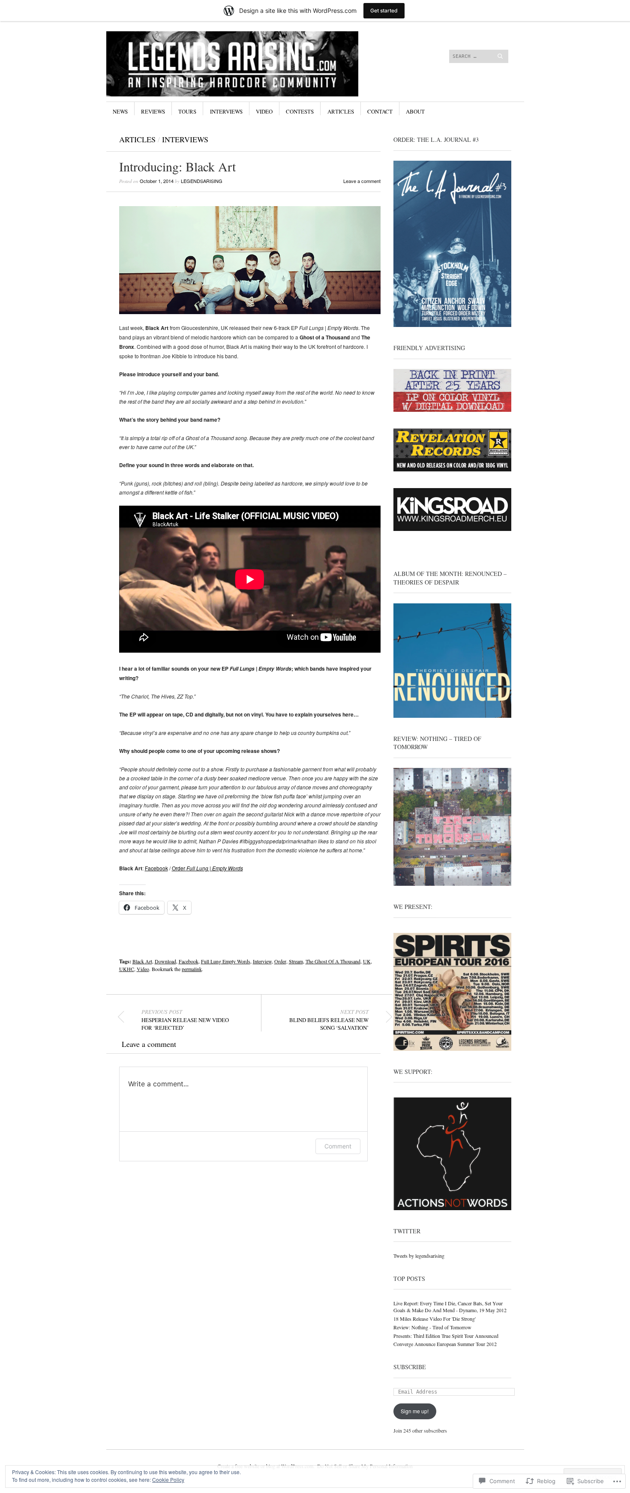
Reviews (153, 111)
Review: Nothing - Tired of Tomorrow (432, 1327)
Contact (380, 111)
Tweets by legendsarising (418, 1255)
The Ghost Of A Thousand (333, 961)
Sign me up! (415, 1411)
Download (165, 961)
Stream (296, 961)
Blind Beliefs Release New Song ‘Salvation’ (329, 1020)
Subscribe (409, 1367)
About (415, 111)
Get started (384, 10)
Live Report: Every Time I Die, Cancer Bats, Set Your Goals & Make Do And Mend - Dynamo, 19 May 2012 (450, 1307)
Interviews (226, 111)
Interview (262, 961)
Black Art (142, 961)
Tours (187, 111)
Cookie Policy (168, 1479)
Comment (337, 1146)
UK (367, 961)
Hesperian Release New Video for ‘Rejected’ (185, 1020)
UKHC (126, 968)
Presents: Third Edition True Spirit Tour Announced (445, 1335)
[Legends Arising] (250, 63)
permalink (192, 968)
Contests (300, 111)
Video (264, 111)
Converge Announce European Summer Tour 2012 (445, 1343)
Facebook (156, 868)
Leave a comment (362, 180)
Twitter (406, 1231)
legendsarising (201, 180)
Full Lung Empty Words (225, 961)
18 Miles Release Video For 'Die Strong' (434, 1318)
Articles (340, 111)
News (120, 111)
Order (207, 868)
